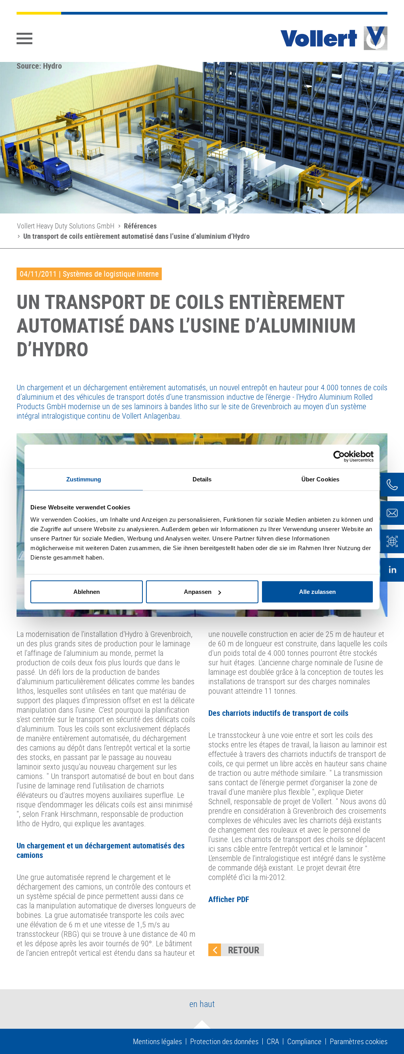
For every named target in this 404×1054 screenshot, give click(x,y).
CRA (273, 1041)
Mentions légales (157, 1041)
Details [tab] (202, 479)
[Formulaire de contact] (392, 513)
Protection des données (224, 1041)
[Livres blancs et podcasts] (392, 541)
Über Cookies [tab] (320, 479)
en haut (202, 1003)
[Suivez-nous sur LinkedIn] (392, 570)
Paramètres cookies (358, 1041)
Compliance (304, 1041)
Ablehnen (86, 591)
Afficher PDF (228, 899)
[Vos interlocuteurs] (392, 484)
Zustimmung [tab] (83, 479)
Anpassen (197, 591)
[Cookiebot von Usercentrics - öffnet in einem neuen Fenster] (339, 456)
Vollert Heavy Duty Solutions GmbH (65, 225)
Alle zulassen (317, 591)
